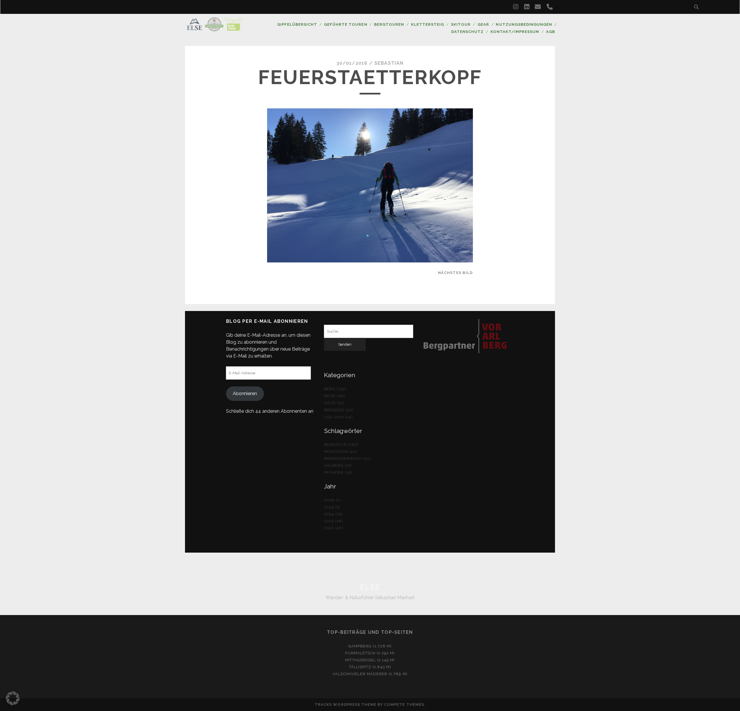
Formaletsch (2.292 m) (370, 653)
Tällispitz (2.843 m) (370, 667)
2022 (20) (333, 528)
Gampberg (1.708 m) (370, 646)
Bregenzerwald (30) (347, 458)
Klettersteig (427, 24)
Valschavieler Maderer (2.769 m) (369, 674)
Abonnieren (245, 393)
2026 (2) (332, 500)
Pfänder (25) (338, 472)
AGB (550, 31)
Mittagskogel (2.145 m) (370, 660)
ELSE (370, 587)
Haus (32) (334, 403)
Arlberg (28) (338, 465)
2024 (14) (333, 514)
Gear (483, 24)
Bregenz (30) (339, 410)
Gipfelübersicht (297, 24)
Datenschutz (467, 31)
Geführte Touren (345, 24)
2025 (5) (332, 507)
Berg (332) (335, 389)
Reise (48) (334, 396)
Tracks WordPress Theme (345, 704)
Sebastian (389, 63)
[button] (12, 698)
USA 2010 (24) (338, 417)
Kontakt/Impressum (515, 31)
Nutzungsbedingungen (524, 24)
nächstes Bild (455, 273)
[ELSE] (215, 28)
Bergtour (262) (341, 444)
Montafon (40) (341, 451)
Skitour (461, 24)
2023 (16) (333, 521)
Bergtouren (389, 24)
